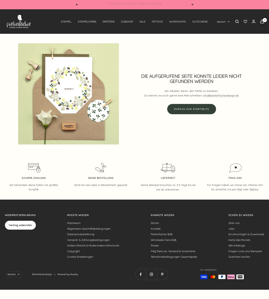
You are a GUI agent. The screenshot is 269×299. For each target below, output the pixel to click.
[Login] (253, 21)
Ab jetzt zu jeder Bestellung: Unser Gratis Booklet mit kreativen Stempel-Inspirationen (135, 4)
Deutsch (221, 21)
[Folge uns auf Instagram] (151, 274)
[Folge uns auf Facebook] (140, 274)
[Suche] (237, 21)
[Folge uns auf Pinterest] (162, 274)
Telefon (254, 189)
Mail (239, 189)
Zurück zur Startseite (191, 109)
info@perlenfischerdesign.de (221, 95)
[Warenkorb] (262, 21)
